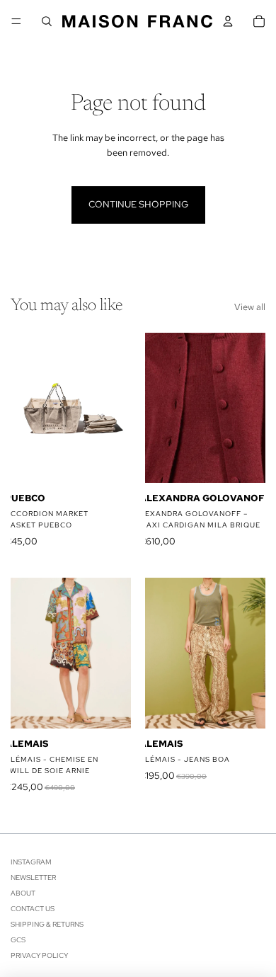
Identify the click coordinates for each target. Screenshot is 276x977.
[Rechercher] (46, 21)
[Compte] (227, 21)
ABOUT (23, 893)
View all (249, 307)
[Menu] (16, 21)
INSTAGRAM (31, 862)
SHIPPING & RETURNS (47, 924)
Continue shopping (138, 204)
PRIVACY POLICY (39, 955)
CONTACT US (32, 908)
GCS (18, 939)
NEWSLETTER (33, 877)
